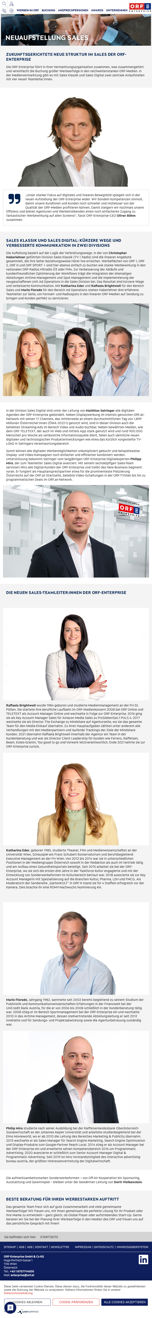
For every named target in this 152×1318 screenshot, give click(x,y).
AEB (29, 1247)
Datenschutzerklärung (18, 1293)
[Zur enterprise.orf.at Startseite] (140, 7)
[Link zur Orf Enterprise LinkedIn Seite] (143, 1259)
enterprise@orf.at (22, 1275)
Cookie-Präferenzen (76, 1302)
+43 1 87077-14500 (22, 1271)
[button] (28, 10)
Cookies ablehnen (27, 1302)
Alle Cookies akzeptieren (124, 1302)
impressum (83, 1247)
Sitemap (10, 1247)
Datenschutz (104, 1247)
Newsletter (60, 1247)
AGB (21, 1247)
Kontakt (41, 1247)
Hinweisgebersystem (132, 1247)
